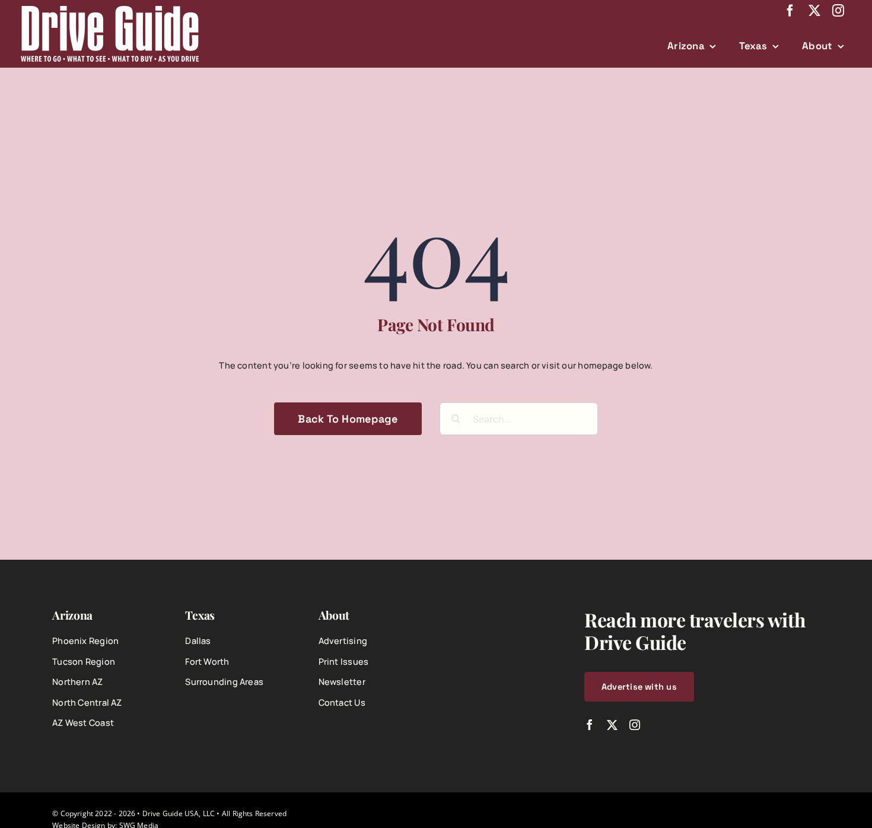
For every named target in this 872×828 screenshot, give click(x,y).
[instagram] (838, 11)
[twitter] (814, 11)
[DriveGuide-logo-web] (110, 9)
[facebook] (790, 11)
